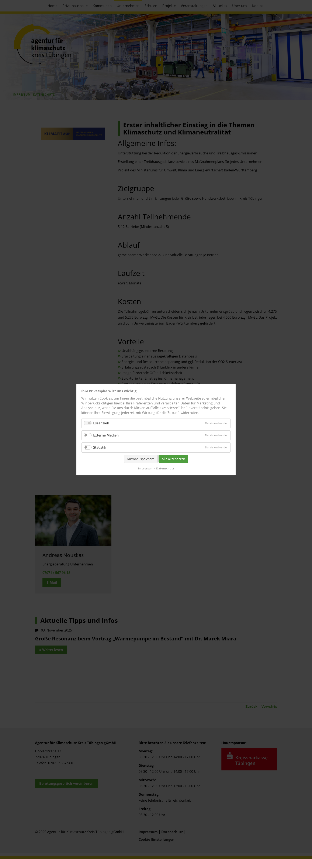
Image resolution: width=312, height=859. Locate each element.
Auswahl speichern (141, 458)
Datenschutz (165, 468)
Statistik (99, 447)
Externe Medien (106, 435)
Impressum (145, 468)
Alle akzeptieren (173, 458)
